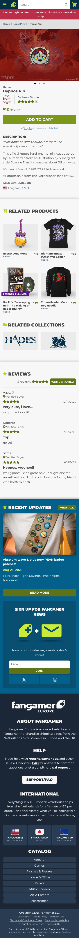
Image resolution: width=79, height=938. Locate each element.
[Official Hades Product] (7, 99)
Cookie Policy (40, 916)
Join (39, 670)
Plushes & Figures (39, 871)
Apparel (39, 859)
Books (39, 883)
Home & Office (39, 877)
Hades (7, 87)
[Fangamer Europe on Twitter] (24, 679)
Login (28, 128)
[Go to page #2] (39, 83)
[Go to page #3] (44, 83)
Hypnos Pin (14, 91)
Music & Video (39, 889)
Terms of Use (57, 916)
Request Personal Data (31, 924)
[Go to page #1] (35, 83)
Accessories (39, 901)
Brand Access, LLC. (19, 929)
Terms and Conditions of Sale (26, 920)
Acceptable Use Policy (57, 920)
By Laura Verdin (28, 97)
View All (67, 507)
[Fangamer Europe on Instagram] (55, 679)
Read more (39, 592)
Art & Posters (39, 895)
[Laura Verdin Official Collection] (58, 341)
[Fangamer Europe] (13, 4)
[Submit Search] (66, 4)
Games (39, 865)
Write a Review (63, 381)
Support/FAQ (39, 780)
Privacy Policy (22, 916)
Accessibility (53, 924)
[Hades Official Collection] (20, 341)
